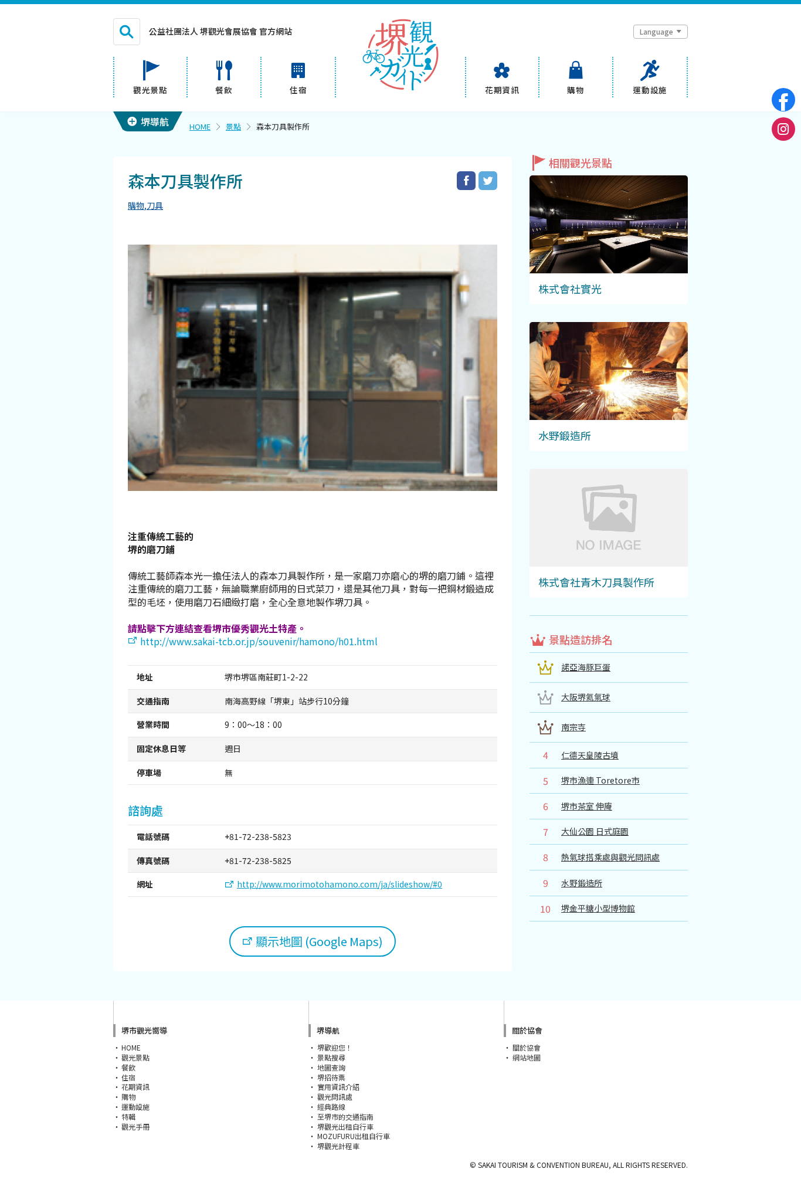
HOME (200, 126)
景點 (233, 126)
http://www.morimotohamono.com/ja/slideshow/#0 (339, 884)
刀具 (155, 205)
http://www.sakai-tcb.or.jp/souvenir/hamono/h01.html (259, 641)
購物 (136, 205)
